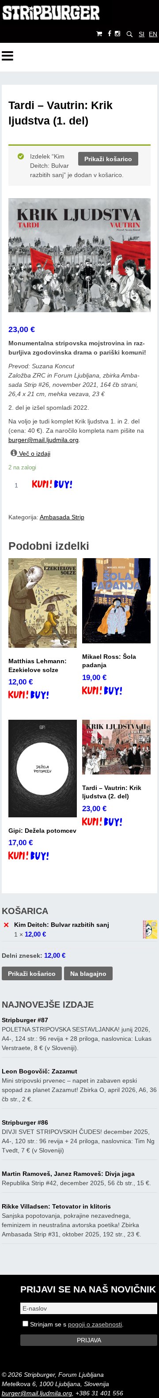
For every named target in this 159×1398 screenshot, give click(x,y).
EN (153, 34)
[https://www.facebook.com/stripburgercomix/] (109, 33)
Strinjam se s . (76, 1324)
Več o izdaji (33, 453)
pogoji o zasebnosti (95, 1324)
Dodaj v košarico (59, 485)
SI (141, 34)
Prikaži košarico (108, 158)
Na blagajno (88, 973)
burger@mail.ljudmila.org (43, 439)
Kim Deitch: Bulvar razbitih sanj (61, 924)
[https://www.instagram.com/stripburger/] (117, 33)
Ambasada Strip (62, 517)
